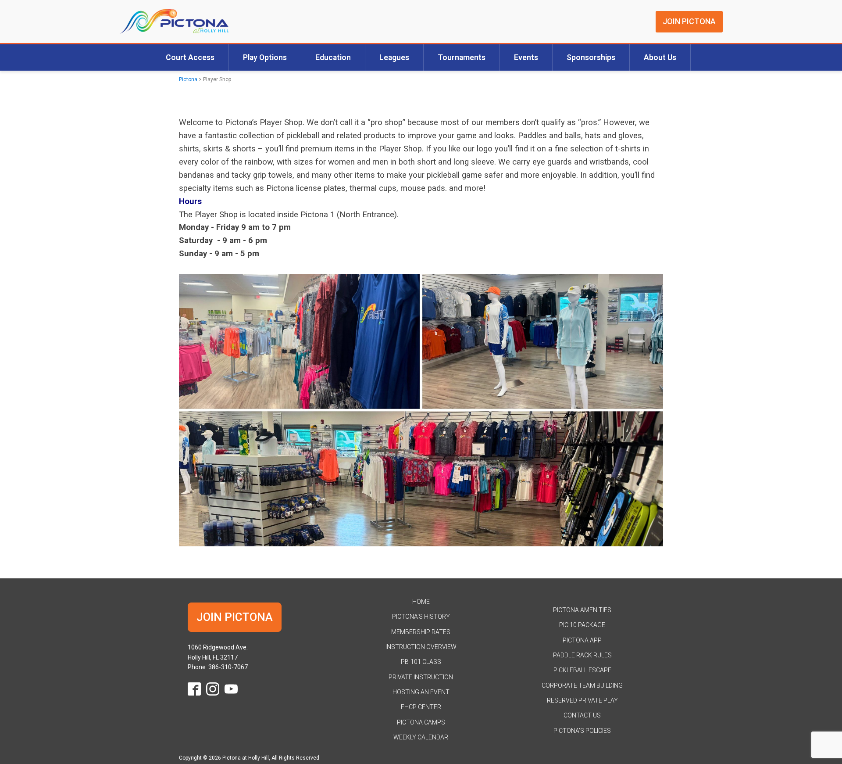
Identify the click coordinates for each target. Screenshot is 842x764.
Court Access (190, 57)
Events (526, 57)
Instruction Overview (421, 646)
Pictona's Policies (582, 730)
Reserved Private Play (582, 700)
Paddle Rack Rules (582, 655)
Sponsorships (591, 57)
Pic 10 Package (582, 624)
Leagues (394, 57)
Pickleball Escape (582, 670)
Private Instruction (421, 677)
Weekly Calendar (420, 737)
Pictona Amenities (582, 609)
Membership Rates (420, 631)
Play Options (265, 57)
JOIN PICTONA (689, 21)
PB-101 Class (421, 661)
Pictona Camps (421, 722)
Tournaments (461, 57)
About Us (660, 57)
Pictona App (582, 640)
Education (333, 57)
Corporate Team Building (582, 685)
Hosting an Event (421, 692)
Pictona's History (421, 616)
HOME (421, 601)
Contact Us (582, 715)
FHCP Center (421, 706)
